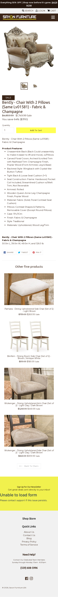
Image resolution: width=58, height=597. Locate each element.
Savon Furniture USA (17, 588)
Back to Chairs (31, 466)
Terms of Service (29, 544)
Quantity (6, 125)
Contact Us (29, 535)
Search (28, 10)
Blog (29, 538)
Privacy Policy (29, 541)
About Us (29, 532)
